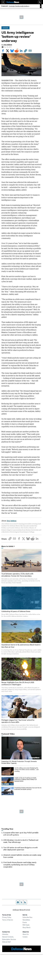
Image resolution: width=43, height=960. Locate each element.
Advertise (5, 934)
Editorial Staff (6, 942)
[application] (21, 748)
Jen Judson (7, 45)
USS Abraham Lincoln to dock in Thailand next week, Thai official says (20, 841)
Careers (25, 937)
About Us (26, 934)
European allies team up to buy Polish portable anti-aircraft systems (20, 833)
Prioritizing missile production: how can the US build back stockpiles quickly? (27, 788)
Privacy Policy (6, 917)
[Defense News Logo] (13, 2)
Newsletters (26, 920)
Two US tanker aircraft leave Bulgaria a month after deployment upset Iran (20, 848)
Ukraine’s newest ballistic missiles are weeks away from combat (22, 856)
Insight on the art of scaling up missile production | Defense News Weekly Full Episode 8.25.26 (25, 779)
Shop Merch (26, 927)
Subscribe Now (27, 917)
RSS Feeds (26, 925)
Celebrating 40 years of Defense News (15, 611)
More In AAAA (7, 546)
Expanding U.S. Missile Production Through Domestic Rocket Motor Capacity (19, 762)
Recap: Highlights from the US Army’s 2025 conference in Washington (17, 683)
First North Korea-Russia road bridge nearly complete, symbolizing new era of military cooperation (19, 864)
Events (25, 922)
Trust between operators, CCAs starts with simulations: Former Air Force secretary (17, 574)
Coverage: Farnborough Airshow (19, 6)
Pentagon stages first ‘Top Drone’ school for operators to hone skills (18, 721)
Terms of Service (7, 920)
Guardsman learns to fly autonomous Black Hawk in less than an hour (21, 645)
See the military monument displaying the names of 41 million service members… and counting (26, 769)
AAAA (5, 28)
